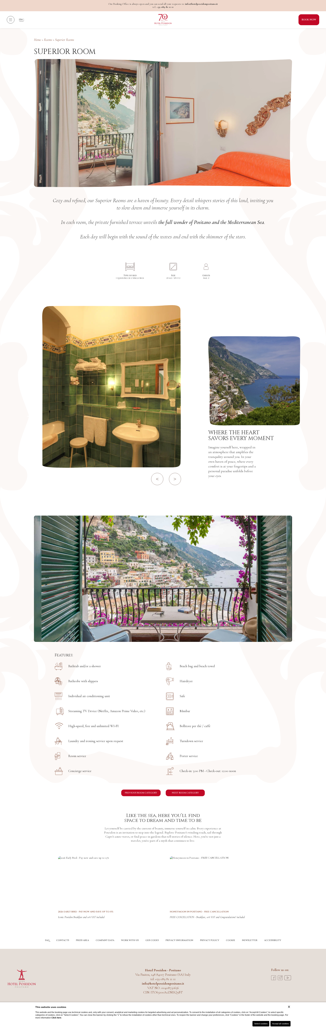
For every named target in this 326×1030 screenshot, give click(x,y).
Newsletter (249, 940)
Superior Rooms (64, 40)
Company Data (105, 940)
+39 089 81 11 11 (165, 7)
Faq (47, 940)
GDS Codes (152, 940)
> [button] (175, 478)
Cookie (230, 940)
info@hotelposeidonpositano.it (201, 3)
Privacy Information (179, 940)
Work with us (130, 940)
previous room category (141, 792)
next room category (185, 792)
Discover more (107, 881)
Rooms (48, 40)
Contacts (62, 940)
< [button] (157, 478)
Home (37, 40)
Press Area (82, 940)
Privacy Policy (209, 940)
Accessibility (272, 940)
